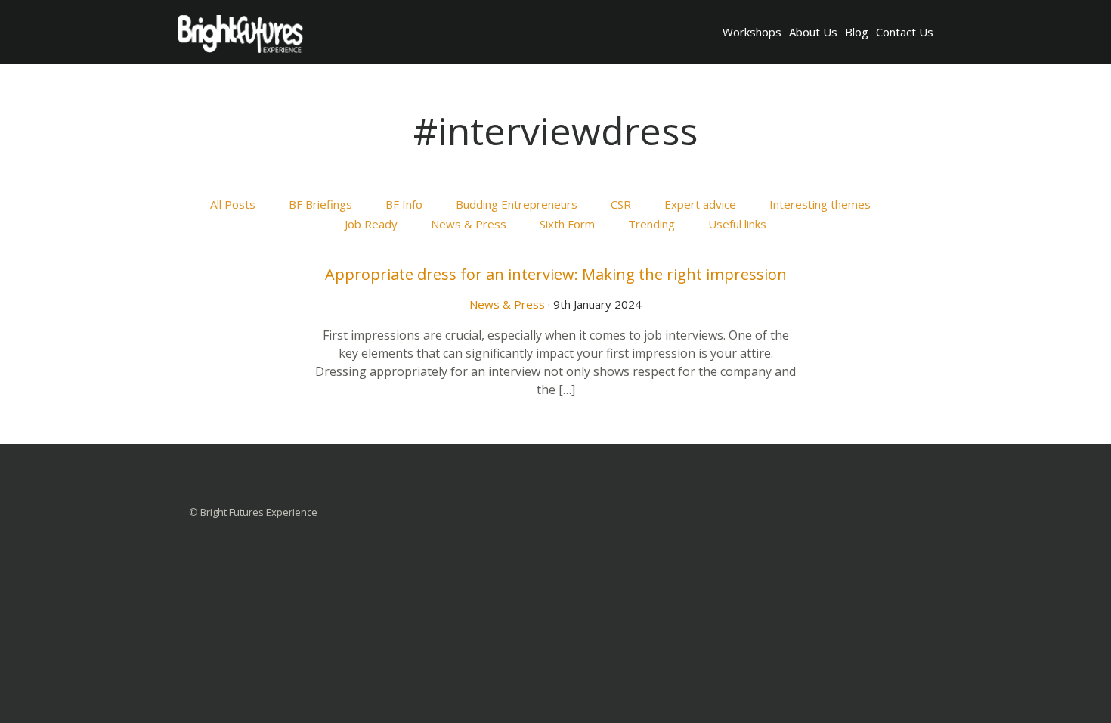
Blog (856, 31)
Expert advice (700, 204)
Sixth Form (567, 223)
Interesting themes (820, 204)
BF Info (403, 204)
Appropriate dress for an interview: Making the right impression (556, 274)
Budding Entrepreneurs (516, 204)
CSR (621, 204)
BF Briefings (320, 204)
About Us (813, 31)
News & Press (468, 223)
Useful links (737, 223)
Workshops (752, 31)
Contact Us (904, 31)
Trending (651, 223)
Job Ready (371, 223)
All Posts (232, 204)
